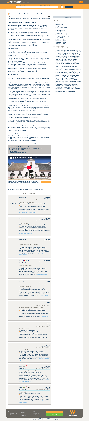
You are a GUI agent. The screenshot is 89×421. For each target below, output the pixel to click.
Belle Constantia (61, 34)
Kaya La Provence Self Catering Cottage (31, 307)
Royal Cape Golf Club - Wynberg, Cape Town (67, 82)
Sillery (59, 26)
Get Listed (12, 414)
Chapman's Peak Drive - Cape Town (65, 91)
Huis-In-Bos (60, 23)
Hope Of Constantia (62, 30)
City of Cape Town (29, 11)
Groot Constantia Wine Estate (44, 18)
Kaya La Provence (24, 329)
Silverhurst (60, 31)
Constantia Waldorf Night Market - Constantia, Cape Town (70, 50)
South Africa (14, 11)
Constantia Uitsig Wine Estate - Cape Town (67, 53)
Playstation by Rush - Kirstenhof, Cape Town (67, 75)
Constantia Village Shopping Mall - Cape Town (68, 56)
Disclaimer (23, 414)
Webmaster (23, 411)
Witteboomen (61, 42)
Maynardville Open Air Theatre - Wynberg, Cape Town (69, 71)
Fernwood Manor (24, 392)
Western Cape (21, 11)
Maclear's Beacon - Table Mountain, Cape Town (68, 88)
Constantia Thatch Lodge (26, 202)
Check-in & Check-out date (45, 5)
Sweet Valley (60, 43)
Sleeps (62, 5)
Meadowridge (61, 40)
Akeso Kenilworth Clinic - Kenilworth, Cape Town (68, 81)
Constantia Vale (61, 33)
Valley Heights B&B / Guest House (29, 371)
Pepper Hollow (23, 223)
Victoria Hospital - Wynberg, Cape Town (66, 60)
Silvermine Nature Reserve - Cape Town (66, 87)
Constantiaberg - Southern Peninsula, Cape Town (68, 74)
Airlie (59, 29)
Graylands (60, 37)
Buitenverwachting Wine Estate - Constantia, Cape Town (70, 51)
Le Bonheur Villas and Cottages (28, 244)
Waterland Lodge (24, 350)
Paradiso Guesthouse (25, 265)
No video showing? (46, 182)
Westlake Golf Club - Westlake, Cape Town (67, 79)
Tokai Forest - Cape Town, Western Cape (66, 66)
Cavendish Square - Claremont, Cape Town (67, 85)
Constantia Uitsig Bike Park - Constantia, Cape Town (69, 54)
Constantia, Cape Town (63, 36)
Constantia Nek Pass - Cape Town (65, 65)
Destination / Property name (21, 5)
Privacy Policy (23, 415)
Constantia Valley (22, 26)
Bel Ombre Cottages (25, 286)
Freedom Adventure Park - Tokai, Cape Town (67, 76)
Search (68, 7)
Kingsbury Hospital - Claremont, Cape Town (67, 84)
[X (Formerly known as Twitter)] (35, 414)
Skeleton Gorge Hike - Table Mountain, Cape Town (68, 68)
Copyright (23, 412)
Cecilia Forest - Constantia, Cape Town (66, 59)
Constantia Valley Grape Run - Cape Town (67, 57)
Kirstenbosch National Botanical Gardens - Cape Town (69, 72)
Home (9, 11)
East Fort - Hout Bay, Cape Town (65, 90)
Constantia (25, 148)
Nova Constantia (61, 27)
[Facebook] (34, 414)
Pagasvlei (60, 24)
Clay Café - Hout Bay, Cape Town (65, 78)
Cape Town (34, 26)
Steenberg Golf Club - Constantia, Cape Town (67, 63)
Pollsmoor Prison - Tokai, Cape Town (66, 62)
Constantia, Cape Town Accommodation (42, 11)
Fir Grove (60, 39)
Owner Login (54, 414)
